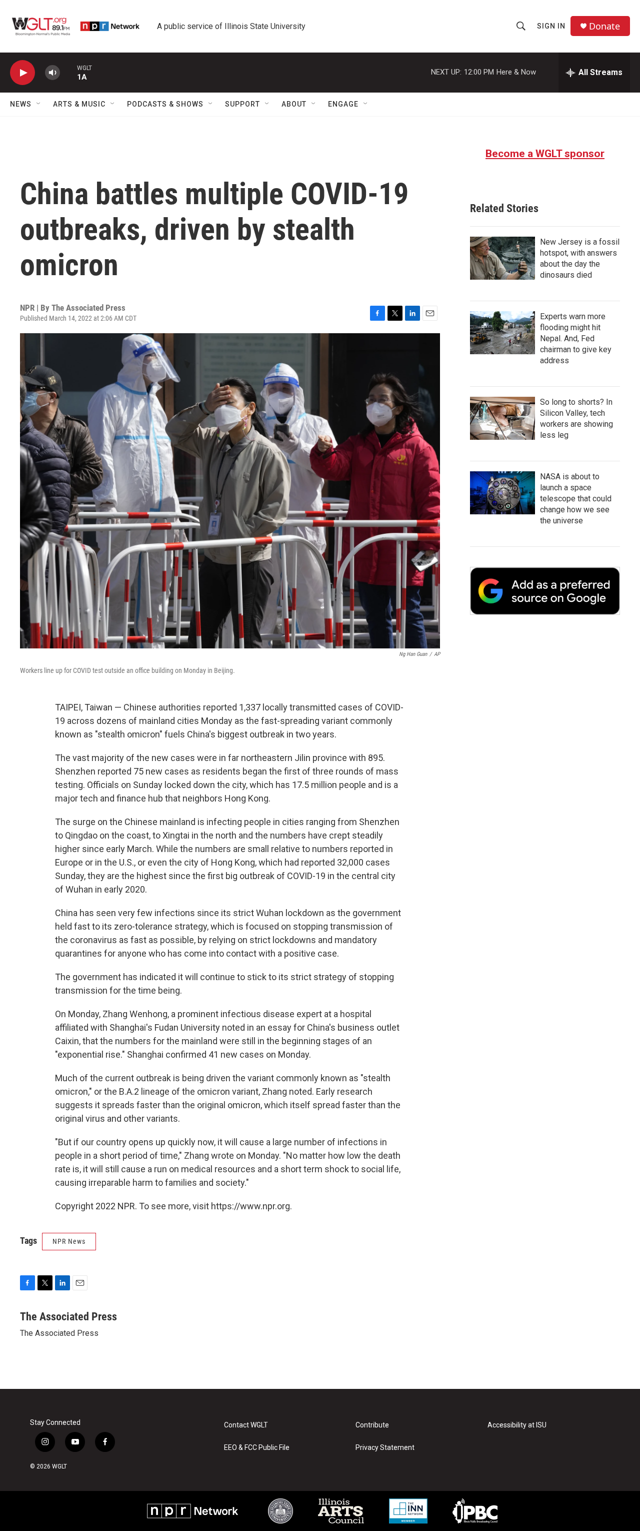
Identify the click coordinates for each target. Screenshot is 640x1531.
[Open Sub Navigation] (39, 104)
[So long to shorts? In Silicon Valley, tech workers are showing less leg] (502, 418)
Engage (343, 104)
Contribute (372, 1425)
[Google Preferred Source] (545, 590)
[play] (22, 73)
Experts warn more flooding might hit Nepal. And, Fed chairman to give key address (576, 338)
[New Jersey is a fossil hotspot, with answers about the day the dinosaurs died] (502, 258)
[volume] (52, 73)
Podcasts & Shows (165, 104)
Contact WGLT (246, 1425)
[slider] (68, 72)
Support (242, 104)
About (294, 104)
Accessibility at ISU (517, 1425)
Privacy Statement (385, 1447)
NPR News (69, 1241)
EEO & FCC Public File (257, 1447)
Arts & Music (79, 104)
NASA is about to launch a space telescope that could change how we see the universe (576, 498)
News (21, 104)
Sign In (551, 26)
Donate (604, 26)
